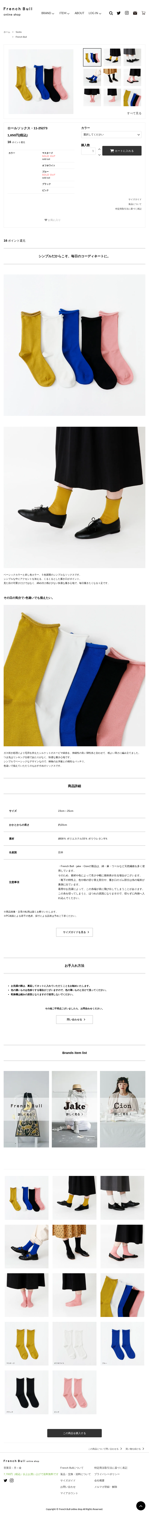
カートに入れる (124, 150)
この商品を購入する (74, 1433)
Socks (19, 32)
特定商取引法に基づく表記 (128, 209)
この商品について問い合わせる (103, 1449)
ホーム (7, 32)
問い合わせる (74, 1019)
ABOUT (79, 13)
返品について (135, 204)
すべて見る (134, 113)
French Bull (21, 37)
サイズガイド (135, 199)
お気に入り (54, 219)
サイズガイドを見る (74, 932)
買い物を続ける (133, 1449)
